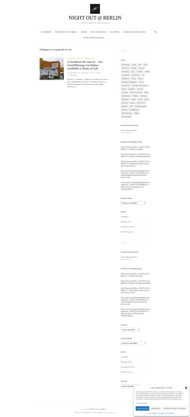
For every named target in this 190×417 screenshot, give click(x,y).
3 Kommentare (72, 75)
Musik (146, 92)
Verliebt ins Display (136, 149)
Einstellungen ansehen (174, 408)
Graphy (100, 412)
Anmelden (124, 217)
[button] (186, 388)
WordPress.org (126, 232)
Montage (125, 92)
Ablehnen (155, 408)
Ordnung (143, 96)
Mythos (135, 96)
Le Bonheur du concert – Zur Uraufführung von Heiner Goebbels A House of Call (85, 65)
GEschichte (126, 75)
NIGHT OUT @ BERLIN (95, 18)
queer (147, 99)
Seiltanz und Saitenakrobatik (139, 156)
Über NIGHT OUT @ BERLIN (166, 413)
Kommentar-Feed (127, 227)
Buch (145, 65)
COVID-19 (125, 68)
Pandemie (125, 99)
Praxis (140, 99)
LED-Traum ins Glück (129, 130)
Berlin (134, 65)
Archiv (84, 32)
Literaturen (126, 85)
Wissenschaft (126, 117)
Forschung (125, 72)
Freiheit (139, 72)
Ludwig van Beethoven (140, 85)
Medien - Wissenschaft (85, 58)
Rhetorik (125, 103)
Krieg (133, 78)
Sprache (124, 106)
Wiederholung (127, 113)
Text (131, 106)
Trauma (124, 110)
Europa (141, 68)
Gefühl (147, 72)
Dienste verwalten (142, 403)
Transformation (140, 106)
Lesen (141, 82)
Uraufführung (134, 110)
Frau (133, 72)
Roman (132, 103)
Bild (140, 65)
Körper (140, 78)
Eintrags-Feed (126, 222)
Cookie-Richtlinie (152, 413)
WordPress (87, 412)
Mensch (140, 89)
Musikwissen (126, 96)
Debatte (134, 68)
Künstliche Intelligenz (134, 32)
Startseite (46, 32)
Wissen (136, 113)
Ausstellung (126, 65)
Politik (133, 99)
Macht (124, 89)
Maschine (131, 89)
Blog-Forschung (99, 32)
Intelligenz (125, 78)
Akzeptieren (142, 408)
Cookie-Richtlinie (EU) (93, 38)
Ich (143, 75)
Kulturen (114, 32)
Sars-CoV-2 (141, 103)
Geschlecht (136, 75)
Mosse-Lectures (136, 92)
